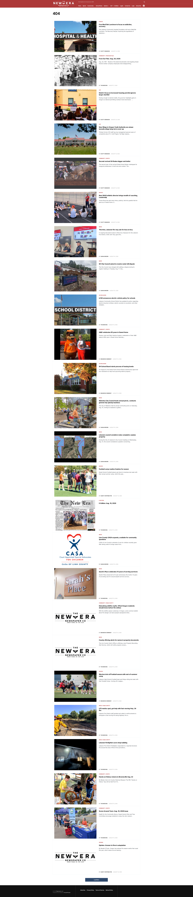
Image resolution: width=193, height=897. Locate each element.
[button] (144, 2)
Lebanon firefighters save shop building (113, 743)
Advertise (82, 890)
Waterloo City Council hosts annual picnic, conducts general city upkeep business (117, 402)
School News (102, 295)
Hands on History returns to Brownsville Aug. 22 (116, 777)
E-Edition (101, 500)
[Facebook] (144, 5)
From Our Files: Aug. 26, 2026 (109, 59)
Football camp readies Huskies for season (114, 469)
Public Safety (109, 603)
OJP (100, 90)
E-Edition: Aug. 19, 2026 (107, 503)
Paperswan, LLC (59, 891)
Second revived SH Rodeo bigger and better (114, 161)
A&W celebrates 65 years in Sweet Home (113, 332)
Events (101, 21)
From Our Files (110, 55)
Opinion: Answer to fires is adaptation (112, 845)
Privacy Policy (90, 890)
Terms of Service (100, 890)
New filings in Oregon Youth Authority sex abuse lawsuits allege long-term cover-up (116, 128)
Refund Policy (109, 890)
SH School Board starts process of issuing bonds (116, 366)
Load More (96, 879)
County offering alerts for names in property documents (119, 640)
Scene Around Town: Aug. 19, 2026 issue (113, 811)
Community (102, 55)
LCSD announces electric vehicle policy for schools (117, 298)
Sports (101, 192)
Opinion (101, 842)
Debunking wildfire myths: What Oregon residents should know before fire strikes (117, 607)
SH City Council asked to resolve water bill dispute (117, 264)
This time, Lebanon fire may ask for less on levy (116, 230)
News (100, 226)
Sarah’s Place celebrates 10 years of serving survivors (118, 572)
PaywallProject (67, 892)
